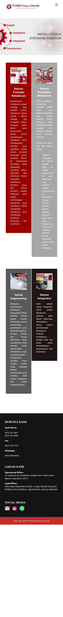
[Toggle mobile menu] (56, 4)
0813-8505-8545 (12, 455)
